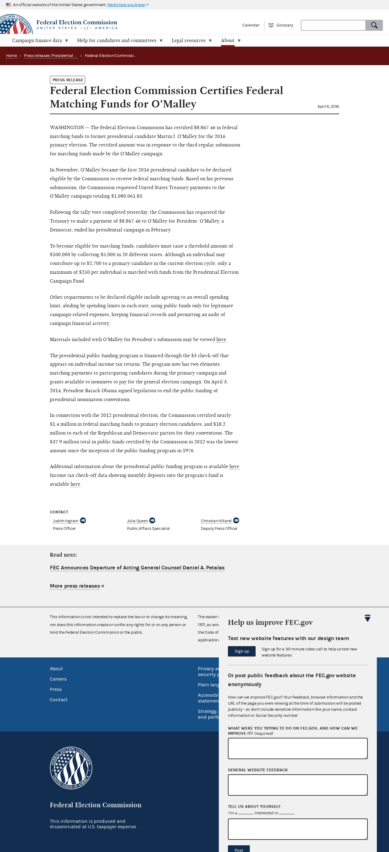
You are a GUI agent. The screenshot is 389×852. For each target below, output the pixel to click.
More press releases (75, 586)
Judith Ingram (65, 521)
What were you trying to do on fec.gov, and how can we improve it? (293, 731)
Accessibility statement (211, 698)
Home (11, 55)
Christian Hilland (216, 521)
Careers (58, 679)
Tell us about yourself (254, 806)
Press (56, 689)
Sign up (242, 651)
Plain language (214, 685)
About (56, 668)
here (221, 339)
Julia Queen (137, 521)
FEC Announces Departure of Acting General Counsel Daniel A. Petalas (137, 568)
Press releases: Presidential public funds (60, 55)
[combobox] (333, 25)
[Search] (374, 25)
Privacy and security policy (214, 671)
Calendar (251, 25)
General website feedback (258, 770)
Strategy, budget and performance (217, 714)
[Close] (368, 618)
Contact (58, 699)
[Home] (97, 25)
